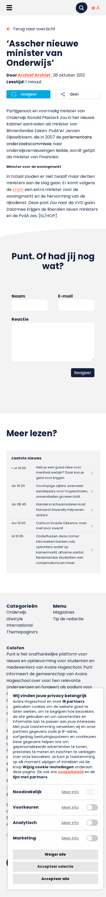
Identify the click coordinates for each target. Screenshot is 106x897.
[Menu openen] (9, 7)
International (19, 625)
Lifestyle (14, 619)
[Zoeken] (81, 8)
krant (18, 189)
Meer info (70, 792)
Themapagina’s (22, 632)
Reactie (20, 319)
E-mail (65, 296)
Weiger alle (55, 854)
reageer (29, 94)
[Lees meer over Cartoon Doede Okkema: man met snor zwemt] (53, 525)
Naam (18, 296)
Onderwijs (16, 612)
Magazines (63, 612)
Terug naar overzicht (34, 29)
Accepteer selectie (55, 866)
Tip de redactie (68, 619)
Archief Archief (34, 75)
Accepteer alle (55, 878)
